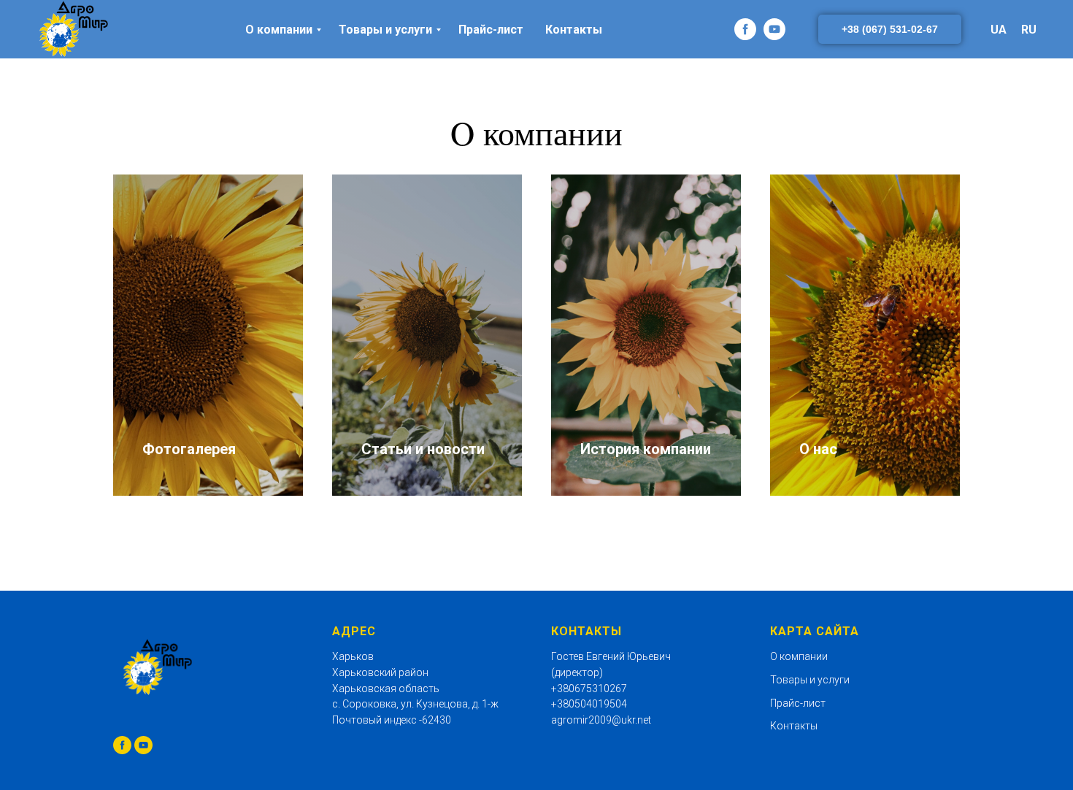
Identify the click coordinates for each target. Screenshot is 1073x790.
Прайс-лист (490, 30)
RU (1029, 30)
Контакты (573, 30)
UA (999, 30)
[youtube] (774, 29)
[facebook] (745, 29)
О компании (278, 30)
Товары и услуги (385, 30)
